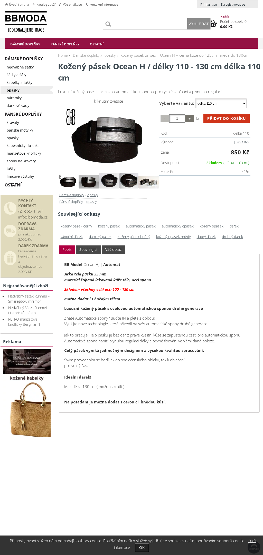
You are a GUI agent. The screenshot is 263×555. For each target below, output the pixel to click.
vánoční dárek (72, 236)
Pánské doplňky (65, 44)
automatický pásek (141, 226)
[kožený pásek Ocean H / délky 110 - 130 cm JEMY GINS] (108, 137)
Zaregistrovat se (233, 4)
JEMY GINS (241, 142)
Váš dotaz (113, 249)
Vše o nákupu (72, 4)
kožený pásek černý (76, 226)
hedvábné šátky (20, 67)
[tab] (67, 249)
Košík (224, 16)
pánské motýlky (20, 130)
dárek (234, 226)
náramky (14, 97)
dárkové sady (18, 105)
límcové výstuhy (20, 176)
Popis (67, 249)
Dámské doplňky (25, 44)
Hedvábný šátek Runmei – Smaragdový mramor (29, 299)
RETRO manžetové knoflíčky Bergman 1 (24, 322)
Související (88, 249)
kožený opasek (211, 226)
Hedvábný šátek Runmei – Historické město (29, 310)
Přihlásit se (208, 4)
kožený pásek (109, 226)
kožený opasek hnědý (173, 236)
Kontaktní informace (103, 4)
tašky (11, 168)
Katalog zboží (45, 4)
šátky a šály (16, 74)
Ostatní (97, 44)
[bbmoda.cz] (27, 435)
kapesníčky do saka (23, 145)
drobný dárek (232, 236)
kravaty (13, 122)
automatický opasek (178, 226)
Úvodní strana (19, 4)
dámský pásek (100, 236)
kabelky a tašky (19, 82)
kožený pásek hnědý (134, 236)
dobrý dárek (206, 236)
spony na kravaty (21, 160)
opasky (92, 195)
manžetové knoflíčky (24, 153)
